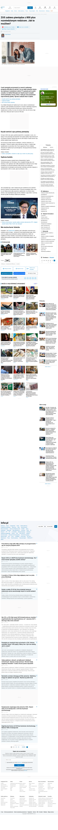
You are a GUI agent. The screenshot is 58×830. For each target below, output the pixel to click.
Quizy (27, 528)
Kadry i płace (3, 803)
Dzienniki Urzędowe (25, 534)
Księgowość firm (4, 781)
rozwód (17, 263)
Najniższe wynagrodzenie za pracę (48, 239)
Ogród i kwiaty (50, 788)
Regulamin (30, 812)
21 (50, 260)
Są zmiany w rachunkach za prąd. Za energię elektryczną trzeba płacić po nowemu (48, 176)
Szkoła (11, 799)
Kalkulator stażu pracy (33, 803)
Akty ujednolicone (16, 530)
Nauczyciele (12, 800)
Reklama (45, 812)
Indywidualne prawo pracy (15, 783)
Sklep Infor (21, 790)
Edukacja (47, 10)
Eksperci (2, 531)
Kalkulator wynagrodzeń (46, 197)
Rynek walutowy (14, 537)
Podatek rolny (44, 248)
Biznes (15, 10)
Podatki (22, 528)
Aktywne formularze (48, 214)
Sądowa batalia (6, 100)
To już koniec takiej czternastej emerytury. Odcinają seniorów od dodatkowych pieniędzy (47, 185)
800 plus (3, 263)
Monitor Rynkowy (21, 531)
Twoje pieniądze (32, 10)
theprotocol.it (50, 804)
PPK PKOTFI (22, 533)
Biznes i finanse (32, 783)
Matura (11, 804)
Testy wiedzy (12, 807)
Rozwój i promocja (4, 802)
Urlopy (11, 787)
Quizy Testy (43, 249)
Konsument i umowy (23, 786)
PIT (6, 531)
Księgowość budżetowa (5, 527)
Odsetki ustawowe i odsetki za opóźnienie (47, 233)
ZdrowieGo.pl (50, 798)
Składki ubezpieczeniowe (42, 800)
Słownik (28, 533)
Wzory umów (50, 802)
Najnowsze (45, 147)
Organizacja (3, 798)
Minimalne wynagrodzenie (43, 799)
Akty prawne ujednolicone (24, 804)
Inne (9, 536)
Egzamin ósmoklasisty (14, 806)
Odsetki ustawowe (41, 803)
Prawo (26, 10)
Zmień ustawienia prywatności (20, 812)
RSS (37, 812)
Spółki (30, 784)
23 (54, 260)
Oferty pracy (50, 806)
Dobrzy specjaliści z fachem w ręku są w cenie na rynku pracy (17, 153)
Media (2, 539)
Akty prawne (22, 796)
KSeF (52, 10)
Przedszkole (12, 798)
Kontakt (41, 812)
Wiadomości (3, 537)
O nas (2, 812)
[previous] (11, 747)
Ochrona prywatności (8, 812)
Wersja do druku (7, 268)
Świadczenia (16, 14)
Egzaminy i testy (13, 802)
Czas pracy (43, 215)
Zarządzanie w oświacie (14, 803)
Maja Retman (8, 34)
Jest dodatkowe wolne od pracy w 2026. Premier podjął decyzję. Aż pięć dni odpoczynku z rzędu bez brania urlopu (47, 150)
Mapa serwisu (51, 812)
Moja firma (14, 527)
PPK (17, 533)
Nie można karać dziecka (8, 102)
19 (46, 260)
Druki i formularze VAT (45, 227)
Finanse (49, 786)
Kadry (12, 10)
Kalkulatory (46, 191)
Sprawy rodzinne (23, 783)
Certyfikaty (17, 536)
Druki (28, 530)
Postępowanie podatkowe (46, 223)
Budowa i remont (51, 787)
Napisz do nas (20, 268)
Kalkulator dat (44, 209)
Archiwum (49, 799)
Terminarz (45, 257)
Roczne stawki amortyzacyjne (47, 246)
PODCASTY (30, 537)
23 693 (23, 747)
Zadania (2, 800)
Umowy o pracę (44, 217)
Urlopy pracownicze (45, 218)
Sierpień (52, 257)
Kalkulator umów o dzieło (46, 201)
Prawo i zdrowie (22, 791)
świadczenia (11, 230)
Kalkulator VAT (44, 211)
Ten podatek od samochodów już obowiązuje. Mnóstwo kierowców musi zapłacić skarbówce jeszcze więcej (47, 182)
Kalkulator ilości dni (45, 208)
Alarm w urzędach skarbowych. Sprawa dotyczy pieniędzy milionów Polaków (48, 160)
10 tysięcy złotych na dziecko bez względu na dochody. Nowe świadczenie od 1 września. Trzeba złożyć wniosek (48, 172)
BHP (11, 788)
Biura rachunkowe (4, 528)
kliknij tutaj (25, 770)
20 (48, 260)
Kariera (13, 533)
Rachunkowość (44, 222)
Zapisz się (48, 104)
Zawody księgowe (4, 788)
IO (30, 530)
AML (39, 792)
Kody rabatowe (50, 800)
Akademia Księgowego (5, 533)
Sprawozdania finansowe (42, 791)
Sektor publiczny (21, 10)
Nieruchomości (42, 10)
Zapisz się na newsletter (32, 268)
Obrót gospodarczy (4, 786)
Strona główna (3, 14)
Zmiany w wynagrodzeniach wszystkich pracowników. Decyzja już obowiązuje (48, 169)
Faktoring (28, 531)
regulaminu (19, 762)
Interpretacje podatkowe (46, 251)
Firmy (12, 536)
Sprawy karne (22, 784)
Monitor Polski (4, 536)
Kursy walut (23, 536)
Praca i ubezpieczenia (33, 786)
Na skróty (50, 796)
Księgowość (7, 10)
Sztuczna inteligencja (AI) (15, 528)
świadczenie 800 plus (10, 263)
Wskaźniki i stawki (42, 796)
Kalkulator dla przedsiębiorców (47, 196)
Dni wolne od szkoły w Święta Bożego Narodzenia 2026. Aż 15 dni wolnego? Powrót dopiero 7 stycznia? (48, 153)
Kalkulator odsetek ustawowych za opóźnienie (48, 204)
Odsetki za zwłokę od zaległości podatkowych (47, 237)
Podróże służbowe (41, 802)
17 (42, 260)
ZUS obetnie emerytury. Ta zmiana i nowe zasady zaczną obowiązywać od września (48, 166)
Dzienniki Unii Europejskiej (14, 534)
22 (52, 260)
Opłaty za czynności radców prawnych (46, 244)
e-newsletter (14, 531)
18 (44, 260)
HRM (11, 790)
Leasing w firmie (32, 788)
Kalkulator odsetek (32, 802)
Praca (8, 537)
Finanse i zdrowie (32, 790)
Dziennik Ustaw (4, 534)
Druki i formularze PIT (45, 225)
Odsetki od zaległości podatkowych (48, 206)
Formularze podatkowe (45, 228)
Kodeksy (21, 806)
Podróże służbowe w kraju (43, 798)
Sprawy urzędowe (23, 787)
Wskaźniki (45, 231)
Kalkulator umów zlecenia (46, 199)
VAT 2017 (29, 536)
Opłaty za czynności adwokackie (47, 241)
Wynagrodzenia (44, 220)
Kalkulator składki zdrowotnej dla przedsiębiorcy (47, 193)
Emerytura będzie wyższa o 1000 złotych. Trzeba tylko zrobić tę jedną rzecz (48, 156)
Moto (37, 10)
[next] (27, 747)
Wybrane (51, 147)
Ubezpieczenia (13, 786)
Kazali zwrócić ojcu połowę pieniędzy (11, 99)
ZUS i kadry (3, 787)
